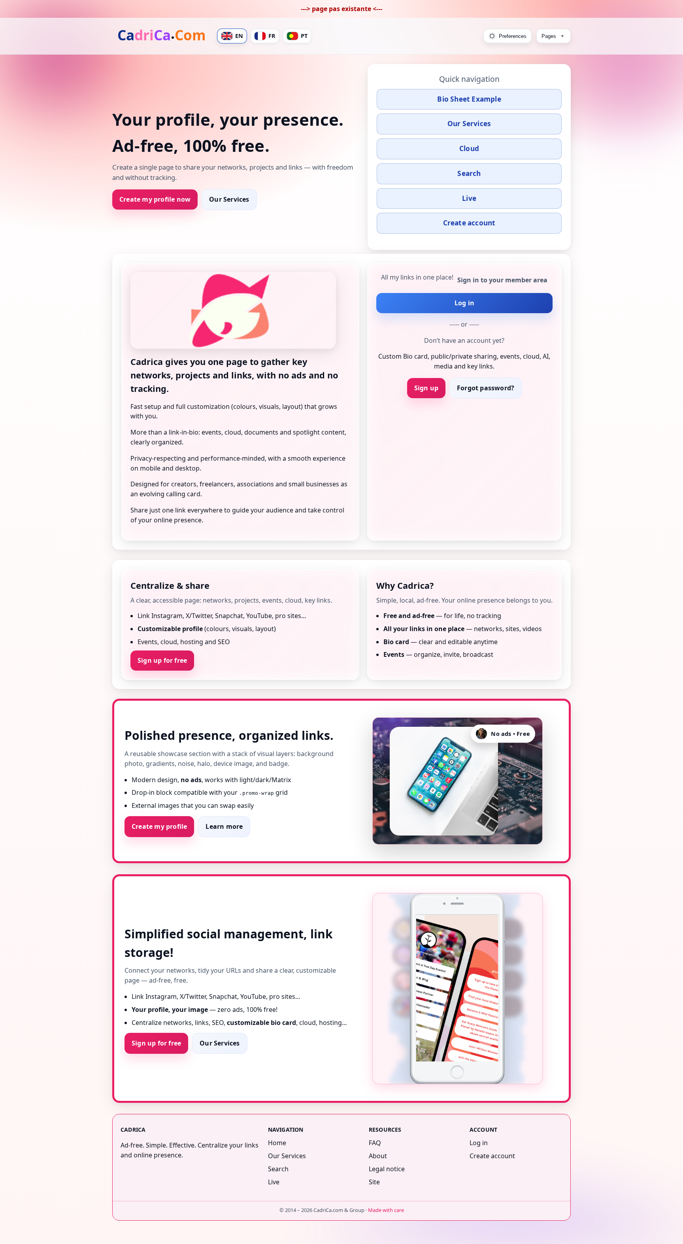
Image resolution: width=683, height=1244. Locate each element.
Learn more (224, 826)
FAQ (375, 1142)
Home (277, 1142)
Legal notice (387, 1169)
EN (239, 36)
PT (304, 36)
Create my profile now (155, 199)
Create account (469, 222)
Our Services (229, 199)
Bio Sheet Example (469, 99)
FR (271, 36)
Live (469, 198)
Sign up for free (162, 660)
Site (374, 1182)
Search (469, 173)
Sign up (426, 388)
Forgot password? (485, 388)
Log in (464, 303)
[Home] (162, 36)
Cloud (469, 148)
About (378, 1155)
